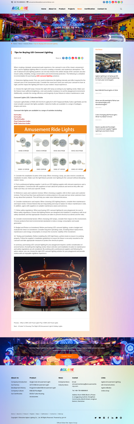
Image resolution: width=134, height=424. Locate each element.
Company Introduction (19, 382)
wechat (122, 2)
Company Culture (17, 391)
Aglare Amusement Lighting (111, 382)
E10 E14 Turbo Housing (37, 394)
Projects (71, 9)
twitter (110, 2)
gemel (64, 418)
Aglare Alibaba (106, 388)
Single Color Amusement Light (40, 382)
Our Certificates (16, 394)
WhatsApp (117, 418)
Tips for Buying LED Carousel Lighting (45, 43)
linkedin (107, 2)
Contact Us (102, 9)
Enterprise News (64, 382)
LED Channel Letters (108, 385)
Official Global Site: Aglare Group (67, 423)
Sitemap (60, 414)
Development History (18, 388)
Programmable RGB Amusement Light (43, 388)
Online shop (105, 391)
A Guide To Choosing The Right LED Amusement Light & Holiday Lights (40, 326)
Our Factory (15, 385)
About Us (52, 9)
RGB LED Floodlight (36, 391)
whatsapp (119, 2)
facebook (104, 2)
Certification (89, 9)
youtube (113, 2)
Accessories (34, 397)
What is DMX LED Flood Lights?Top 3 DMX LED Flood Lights (39, 323)
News (79, 9)
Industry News (28, 43)
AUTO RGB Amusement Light (39, 385)
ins (116, 2)
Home (43, 9)
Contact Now (67, 356)
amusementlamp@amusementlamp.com (41, 2)
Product (62, 9)
